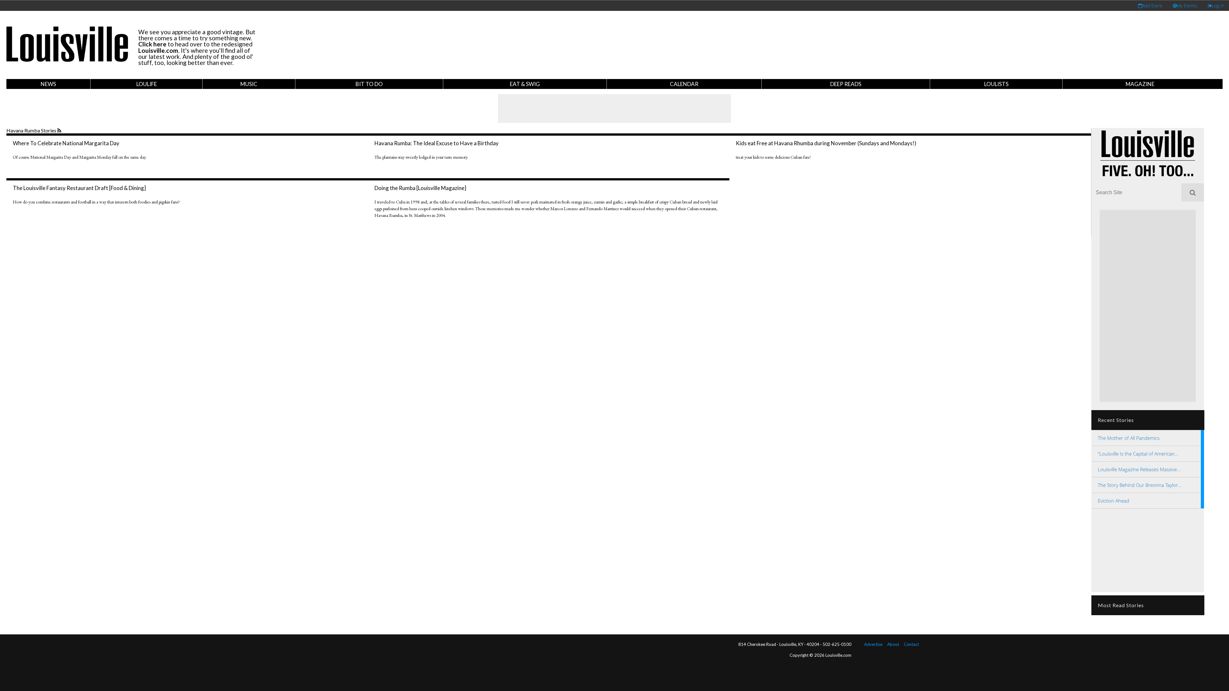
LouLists (996, 84)
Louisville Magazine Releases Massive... (1139, 469)
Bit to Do (369, 84)
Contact (911, 644)
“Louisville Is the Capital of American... (1138, 453)
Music (248, 84)
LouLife (146, 84)
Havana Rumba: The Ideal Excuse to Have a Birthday (436, 143)
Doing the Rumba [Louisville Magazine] (420, 188)
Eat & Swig (525, 84)
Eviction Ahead (1113, 500)
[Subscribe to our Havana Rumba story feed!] (60, 130)
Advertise (873, 644)
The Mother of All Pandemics (1129, 438)
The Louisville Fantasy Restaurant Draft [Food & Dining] (79, 188)
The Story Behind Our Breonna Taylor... (1140, 485)
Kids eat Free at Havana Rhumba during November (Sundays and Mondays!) (826, 143)
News (48, 84)
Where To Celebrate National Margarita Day (66, 143)
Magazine (1140, 84)
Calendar (684, 84)
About (893, 644)
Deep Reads (845, 84)
